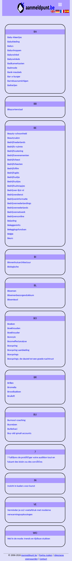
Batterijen (12, 85)
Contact (43, 559)
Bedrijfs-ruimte (15, 147)
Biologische (13, 267)
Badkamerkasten (15, 63)
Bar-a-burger (13, 76)
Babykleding (13, 42)
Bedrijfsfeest (13, 160)
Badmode (12, 68)
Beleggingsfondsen (16, 229)
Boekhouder (13, 333)
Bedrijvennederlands (17, 208)
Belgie (10, 234)
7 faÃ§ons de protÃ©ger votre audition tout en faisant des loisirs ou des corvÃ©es (31, 459)
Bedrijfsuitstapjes (16, 186)
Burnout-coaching (16, 420)
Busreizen (12, 424)
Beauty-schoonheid (17, 133)
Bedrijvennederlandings (19, 203)
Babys (10, 46)
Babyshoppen (14, 50)
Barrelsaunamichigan (17, 81)
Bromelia (11, 387)
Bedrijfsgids (13, 173)
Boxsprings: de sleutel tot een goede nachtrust (30, 359)
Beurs (10, 238)
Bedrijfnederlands (16, 142)
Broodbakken (14, 392)
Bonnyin (11, 337)
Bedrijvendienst (15, 195)
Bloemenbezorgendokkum (20, 295)
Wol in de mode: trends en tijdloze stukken (28, 539)
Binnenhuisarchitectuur (19, 262)
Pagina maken (45, 555)
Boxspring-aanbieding (18, 350)
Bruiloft (11, 396)
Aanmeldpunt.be (29, 555)
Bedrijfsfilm (13, 168)
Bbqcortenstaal (15, 109)
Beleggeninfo (13, 225)
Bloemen (11, 291)
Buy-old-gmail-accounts (19, 433)
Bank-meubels (14, 72)
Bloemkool (12, 300)
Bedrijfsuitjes (14, 181)
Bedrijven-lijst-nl (15, 190)
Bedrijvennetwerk (16, 212)
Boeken (11, 324)
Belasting (11, 221)
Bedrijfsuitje (13, 177)
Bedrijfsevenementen (18, 155)
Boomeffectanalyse (17, 341)
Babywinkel (13, 55)
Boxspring (12, 346)
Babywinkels (13, 59)
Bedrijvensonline (15, 216)
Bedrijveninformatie (17, 199)
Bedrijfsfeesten (15, 164)
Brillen (10, 383)
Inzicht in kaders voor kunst (21, 486)
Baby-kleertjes (14, 37)
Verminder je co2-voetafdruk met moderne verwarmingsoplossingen (29, 512)
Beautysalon (13, 138)
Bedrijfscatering (15, 151)
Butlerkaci (12, 429)
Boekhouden (13, 328)
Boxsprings (12, 354)
